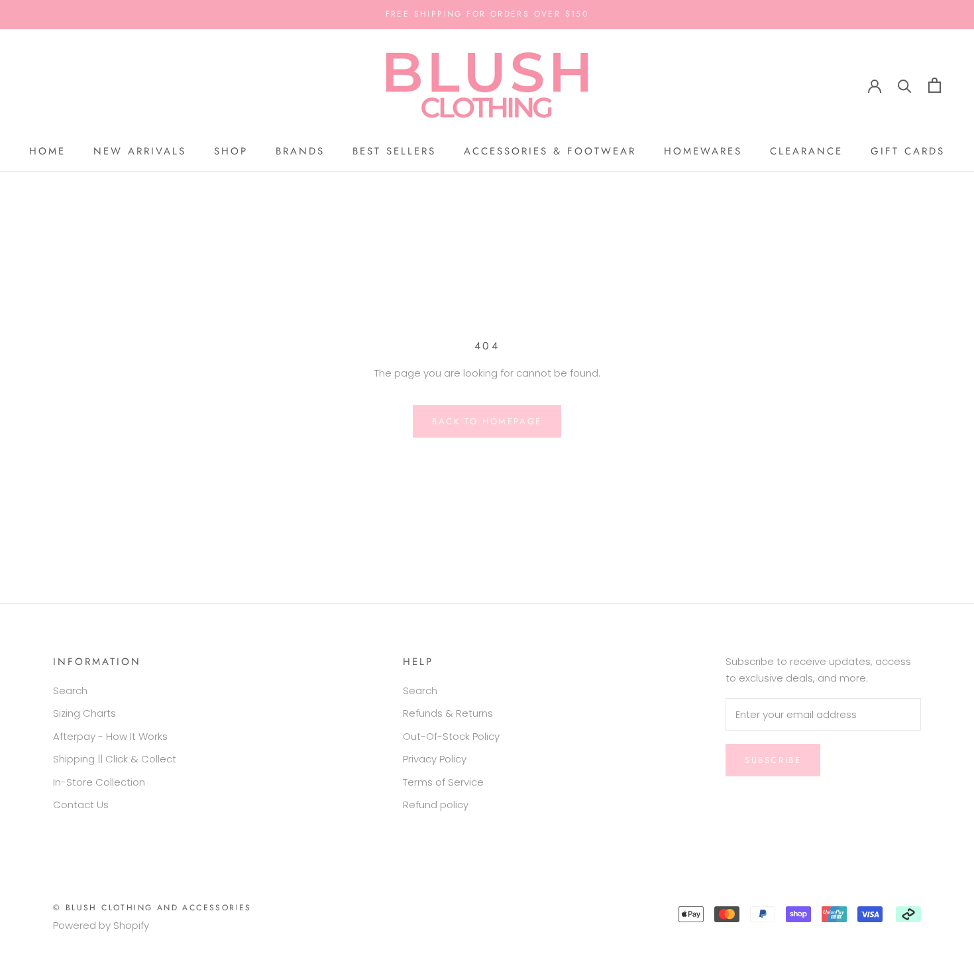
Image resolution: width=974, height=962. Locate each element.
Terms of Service (443, 782)
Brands (300, 151)
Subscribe (773, 760)
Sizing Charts (84, 713)
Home (47, 151)
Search (70, 690)
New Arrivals (139, 151)
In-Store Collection (99, 782)
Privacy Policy (434, 759)
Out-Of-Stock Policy (451, 736)
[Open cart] (934, 85)
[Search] (905, 85)
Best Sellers (394, 151)
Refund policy (435, 805)
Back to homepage (487, 421)
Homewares (703, 151)
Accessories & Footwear (550, 151)
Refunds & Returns (448, 713)
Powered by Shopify (101, 925)
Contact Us (81, 805)
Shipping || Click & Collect (114, 759)
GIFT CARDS (908, 151)
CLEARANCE (806, 151)
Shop (231, 151)
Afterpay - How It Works (110, 736)
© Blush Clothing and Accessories (152, 908)
